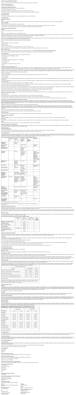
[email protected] (23, 393)
